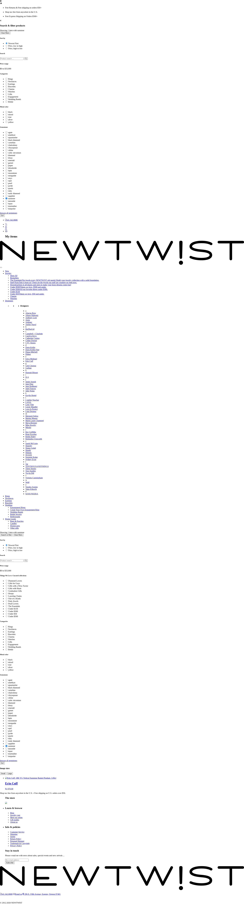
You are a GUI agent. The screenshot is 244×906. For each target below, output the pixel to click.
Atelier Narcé (30, 324)
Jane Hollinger (31, 386)
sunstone (11, 198)
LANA (28, 402)
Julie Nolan (30, 391)
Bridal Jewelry (16, 514)
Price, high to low (15, 48)
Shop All (13, 276)
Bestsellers (14, 278)
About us (14, 822)
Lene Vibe (29, 405)
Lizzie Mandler (31, 407)
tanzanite (11, 201)
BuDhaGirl (29, 329)
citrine (10, 150)
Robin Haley (30, 437)
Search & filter (6, 535)
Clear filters (5, 33)
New (7, 271)
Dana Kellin (30, 347)
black (10, 112)
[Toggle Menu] (1, 267)
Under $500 (13, 616)
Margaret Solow (31, 416)
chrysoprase (13, 148)
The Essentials (14, 606)
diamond (11, 155)
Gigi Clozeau (30, 366)
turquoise (12, 209)
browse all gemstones (8, 213)
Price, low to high (15, 46)
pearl (10, 183)
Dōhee (28, 354)
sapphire (11, 196)
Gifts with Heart (14, 588)
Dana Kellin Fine (32, 350)
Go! (2, 215)
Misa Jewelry (30, 425)
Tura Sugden (30, 471)
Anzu (27, 320)
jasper (10, 165)
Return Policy (15, 839)
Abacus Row (30, 313)
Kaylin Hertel (30, 395)
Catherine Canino (32, 338)
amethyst (11, 135)
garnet (10, 163)
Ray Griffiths (30, 432)
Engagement (13, 97)
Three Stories (30, 469)
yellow (11, 122)
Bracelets (12, 87)
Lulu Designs (30, 411)
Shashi (28, 450)
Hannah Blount (31, 372)
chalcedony (12, 145)
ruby (10, 191)
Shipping (13, 834)
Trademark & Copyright (19, 843)
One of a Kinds (14, 599)
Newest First (13, 43)
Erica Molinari (31, 359)
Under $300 (13, 611)
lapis (10, 170)
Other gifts (14, 528)
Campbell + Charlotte (34, 334)
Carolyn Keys (31, 336)
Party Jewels (13, 601)
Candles (13, 523)
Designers (9, 301)
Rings (10, 79)
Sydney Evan (30, 459)
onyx (10, 178)
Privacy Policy (16, 846)
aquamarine (12, 137)
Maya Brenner (31, 423)
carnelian (11, 143)
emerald (11, 160)
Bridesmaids (15, 517)
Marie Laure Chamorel (34, 421)
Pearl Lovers (13, 604)
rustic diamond (14, 193)
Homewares (15, 526)
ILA (27, 377)
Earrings (11, 84)
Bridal (10, 102)
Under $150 (15, 292)
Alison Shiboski (31, 315)
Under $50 (12, 614)
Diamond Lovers (15, 581)
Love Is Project (31, 409)
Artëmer (28, 322)
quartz (10, 188)
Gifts (10, 94)
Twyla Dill (29, 473)
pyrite (10, 186)
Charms (11, 89)
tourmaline (12, 206)
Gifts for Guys (14, 583)
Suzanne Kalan (31, 457)
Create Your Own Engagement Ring (24, 510)
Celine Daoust (31, 340)
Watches (11, 92)
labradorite (12, 168)
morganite (12, 176)
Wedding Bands (14, 99)
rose (9, 117)
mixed (10, 114)
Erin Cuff (29, 361)
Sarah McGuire (31, 443)
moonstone (12, 173)
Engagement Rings (17, 507)
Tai (26, 464)
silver (10, 120)
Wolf (27, 482)
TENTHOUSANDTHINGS (37, 466)
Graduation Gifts (15, 591)
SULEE (28, 455)
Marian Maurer (31, 418)
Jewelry (8, 273)
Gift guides (14, 820)
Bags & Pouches (17, 521)
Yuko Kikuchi (31, 489)
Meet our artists (16, 817)
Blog (12, 813)
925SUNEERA (31, 494)
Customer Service (17, 832)
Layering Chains (15, 596)
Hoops (11, 593)
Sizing (12, 836)
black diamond (14, 140)
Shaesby (28, 446)
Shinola (28, 453)
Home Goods (10, 519)
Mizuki (28, 427)
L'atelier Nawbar (32, 400)
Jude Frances (30, 389)
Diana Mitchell (31, 352)
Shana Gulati (30, 448)
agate (10, 132)
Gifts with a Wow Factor (18, 586)
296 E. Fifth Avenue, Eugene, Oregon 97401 (42, 894)
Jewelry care (15, 815)
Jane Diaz (29, 384)
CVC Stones (30, 343)
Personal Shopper (17, 841)
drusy (10, 158)
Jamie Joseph (30, 382)
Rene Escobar (31, 434)
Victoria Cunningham (34, 478)
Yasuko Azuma (31, 487)
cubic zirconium (14, 153)
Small (3, 774)
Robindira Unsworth (33, 439)
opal (10, 181)
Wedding (8, 505)
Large (10, 774)
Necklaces (12, 81)
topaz (10, 204)
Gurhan (28, 368)
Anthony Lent (31, 318)
